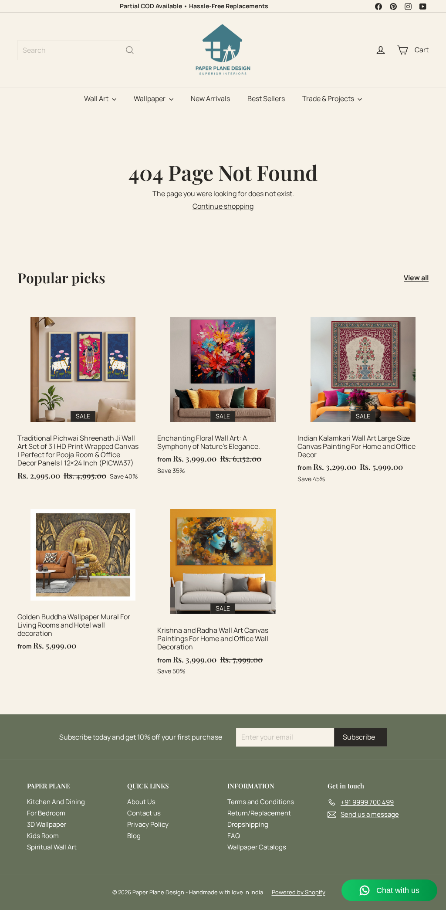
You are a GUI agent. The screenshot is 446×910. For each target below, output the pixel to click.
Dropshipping (247, 824)
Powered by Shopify (298, 892)
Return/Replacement (259, 813)
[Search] (129, 50)
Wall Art (97, 98)
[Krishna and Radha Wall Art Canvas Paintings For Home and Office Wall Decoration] (222, 590)
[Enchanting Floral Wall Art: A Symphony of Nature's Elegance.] (222, 393)
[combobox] (78, 50)
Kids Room (43, 835)
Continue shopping (223, 206)
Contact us (144, 813)
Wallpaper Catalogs (256, 847)
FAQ (233, 835)
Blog (134, 835)
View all (416, 278)
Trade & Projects (328, 98)
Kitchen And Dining (56, 801)
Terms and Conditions (260, 801)
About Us (141, 801)
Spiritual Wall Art (52, 847)
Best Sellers (266, 98)
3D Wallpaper (46, 824)
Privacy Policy (148, 824)
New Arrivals (210, 98)
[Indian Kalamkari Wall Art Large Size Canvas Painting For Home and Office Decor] (363, 398)
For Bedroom (46, 813)
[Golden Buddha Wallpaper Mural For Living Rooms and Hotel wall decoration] (83, 577)
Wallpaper (150, 98)
